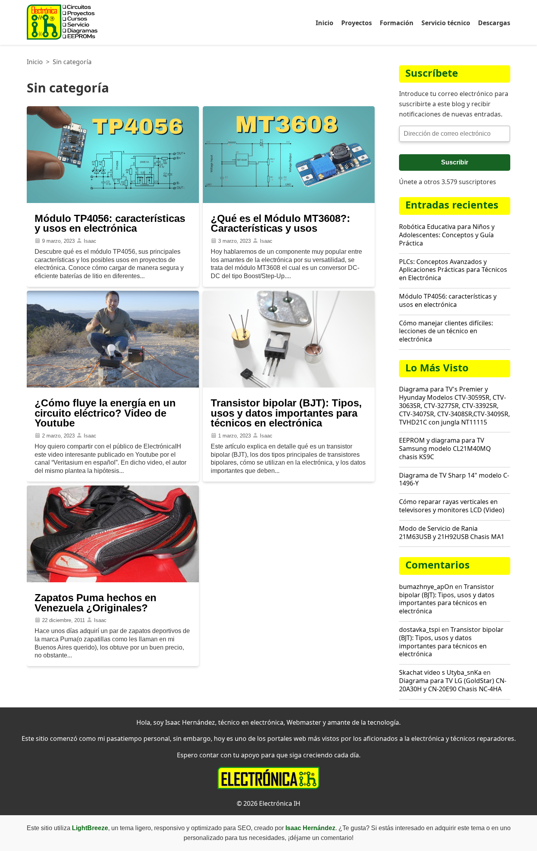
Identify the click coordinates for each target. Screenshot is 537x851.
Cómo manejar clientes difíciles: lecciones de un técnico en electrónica (446, 331)
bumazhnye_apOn (426, 586)
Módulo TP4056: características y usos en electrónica (448, 300)
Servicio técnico (445, 22)
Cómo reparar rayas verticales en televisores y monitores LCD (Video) (451, 505)
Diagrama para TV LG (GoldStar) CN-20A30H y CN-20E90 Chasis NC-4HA (452, 684)
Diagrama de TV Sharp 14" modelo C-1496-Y (454, 479)
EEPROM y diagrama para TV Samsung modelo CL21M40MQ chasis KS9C (445, 448)
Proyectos (356, 22)
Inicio (324, 22)
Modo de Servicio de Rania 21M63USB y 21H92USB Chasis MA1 (451, 532)
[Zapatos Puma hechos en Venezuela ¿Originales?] (113, 580)
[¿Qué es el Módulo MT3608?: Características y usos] (289, 201)
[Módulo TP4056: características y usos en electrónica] (113, 201)
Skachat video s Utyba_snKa (440, 672)
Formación (397, 22)
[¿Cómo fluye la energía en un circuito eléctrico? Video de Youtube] (113, 385)
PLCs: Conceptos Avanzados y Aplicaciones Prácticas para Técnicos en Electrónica (453, 269)
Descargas (494, 22)
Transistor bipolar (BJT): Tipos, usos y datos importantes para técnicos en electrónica (447, 598)
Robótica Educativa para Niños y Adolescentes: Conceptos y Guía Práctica (447, 234)
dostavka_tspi (419, 629)
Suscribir (454, 162)
